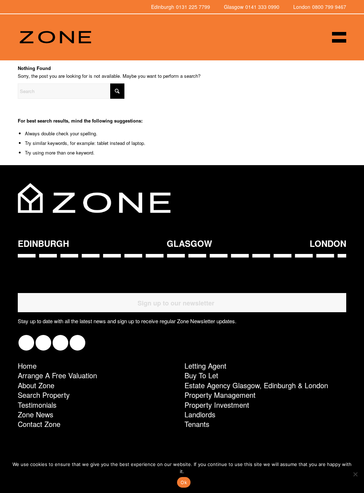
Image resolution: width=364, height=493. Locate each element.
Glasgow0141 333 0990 (251, 6)
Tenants (196, 424)
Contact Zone (39, 424)
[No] (355, 474)
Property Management (220, 395)
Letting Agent (205, 366)
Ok (184, 482)
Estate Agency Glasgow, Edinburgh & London (256, 385)
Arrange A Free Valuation (57, 375)
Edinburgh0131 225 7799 (180, 6)
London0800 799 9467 (319, 6)
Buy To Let (201, 375)
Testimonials (37, 405)
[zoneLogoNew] (55, 37)
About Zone (36, 385)
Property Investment (216, 405)
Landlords (199, 414)
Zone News (35, 414)
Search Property (44, 395)
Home (27, 366)
